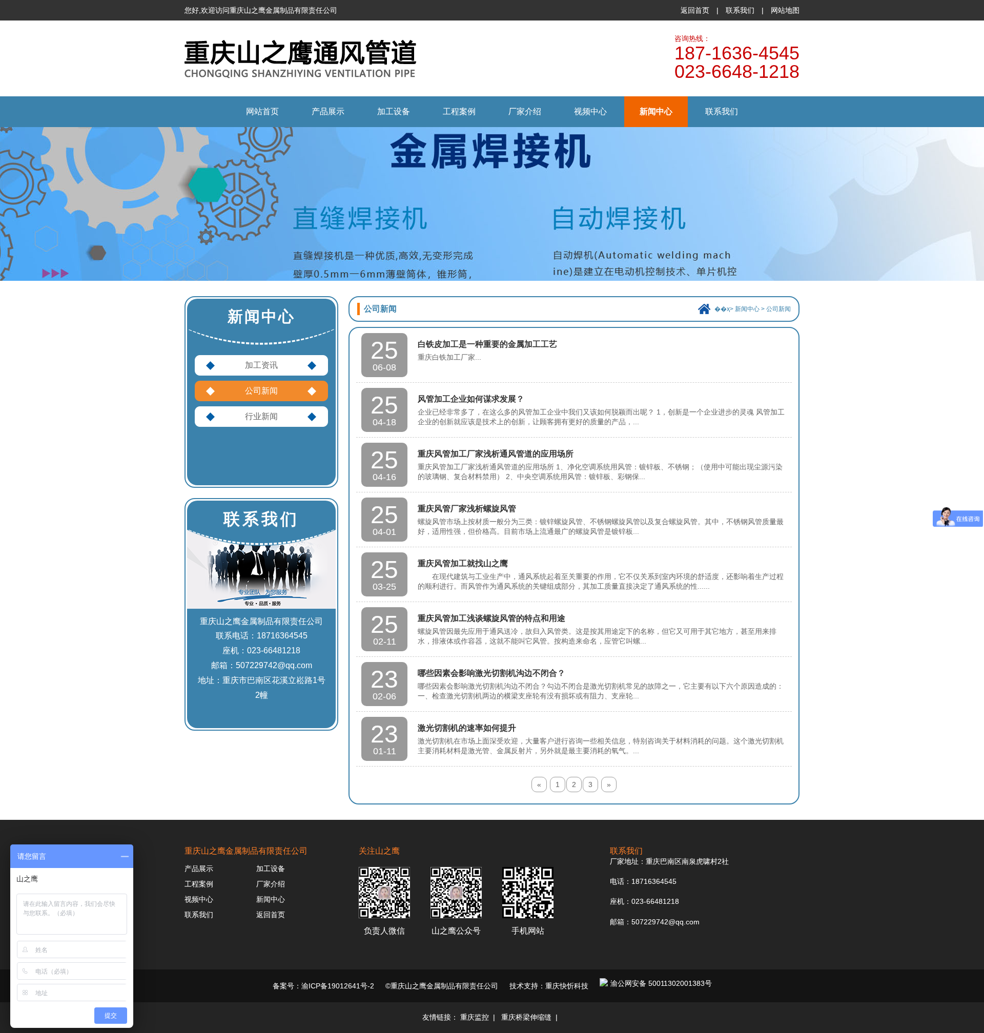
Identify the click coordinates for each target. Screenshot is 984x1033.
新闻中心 (656, 111)
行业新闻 (261, 416)
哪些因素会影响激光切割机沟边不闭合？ (491, 673)
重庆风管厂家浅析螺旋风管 (467, 508)
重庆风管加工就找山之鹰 (463, 563)
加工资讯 (261, 365)
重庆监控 (474, 1017)
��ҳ (722, 309)
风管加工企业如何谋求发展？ (471, 399)
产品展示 (328, 111)
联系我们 (740, 10)
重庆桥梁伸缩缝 (526, 1017)
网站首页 (262, 111)
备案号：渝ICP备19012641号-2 (323, 986)
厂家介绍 (524, 111)
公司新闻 (261, 390)
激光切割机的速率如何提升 (467, 728)
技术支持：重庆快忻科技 (548, 986)
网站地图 (785, 10)
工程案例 (459, 111)
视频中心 (590, 111)
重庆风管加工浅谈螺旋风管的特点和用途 (491, 618)
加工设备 (393, 111)
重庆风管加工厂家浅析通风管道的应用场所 (495, 453)
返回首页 (695, 10)
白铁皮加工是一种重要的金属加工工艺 (487, 344)
